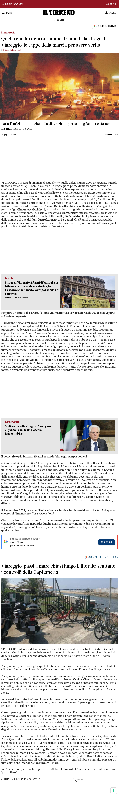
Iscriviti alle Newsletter (12, 4)
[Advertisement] (24, 160)
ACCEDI (113, 13)
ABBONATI (111, 4)
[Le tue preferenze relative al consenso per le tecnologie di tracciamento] (114, 791)
